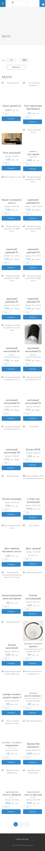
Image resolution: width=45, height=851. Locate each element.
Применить (16, 67)
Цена (3, 60)
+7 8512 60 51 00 (21, 839)
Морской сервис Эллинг (25, 845)
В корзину (11, 119)
